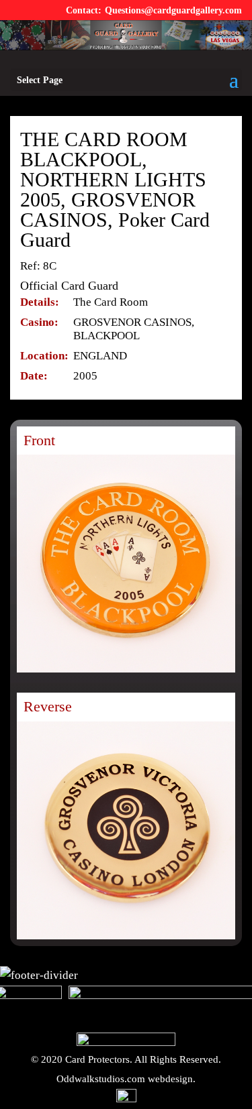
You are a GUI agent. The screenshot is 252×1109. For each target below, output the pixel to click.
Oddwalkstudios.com (100, 1078)
